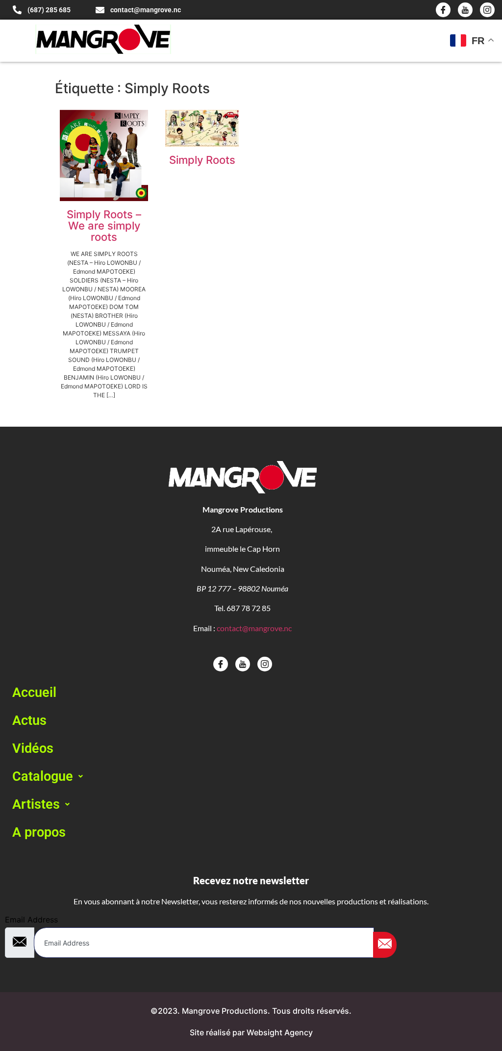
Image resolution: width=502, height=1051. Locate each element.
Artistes (36, 804)
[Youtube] (465, 9)
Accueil (34, 692)
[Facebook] (443, 9)
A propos (39, 832)
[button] (251, 777)
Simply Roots (202, 160)
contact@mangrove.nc (254, 628)
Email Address (31, 919)
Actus (29, 720)
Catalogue (42, 776)
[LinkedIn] (487, 9)
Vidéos (32, 748)
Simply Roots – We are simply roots (104, 225)
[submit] (385, 945)
